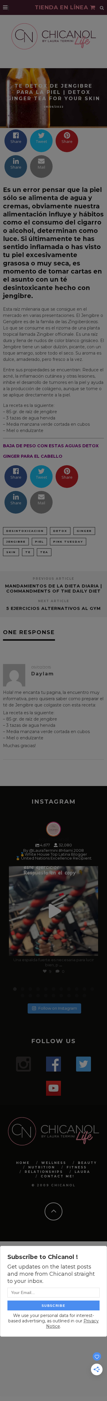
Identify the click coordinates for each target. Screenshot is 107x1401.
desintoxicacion (25, 530)
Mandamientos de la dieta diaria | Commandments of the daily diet (53, 588)
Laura (82, 1172)
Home (23, 1163)
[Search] (102, 7)
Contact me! (57, 1176)
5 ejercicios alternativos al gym (53, 608)
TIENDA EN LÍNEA (62, 7)
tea (44, 552)
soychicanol (53, 872)
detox (60, 530)
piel (39, 541)
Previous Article (53, 579)
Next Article (53, 601)
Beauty (87, 1163)
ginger (84, 530)
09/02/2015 (41, 667)
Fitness (77, 1167)
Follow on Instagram (57, 1008)
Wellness (53, 1163)
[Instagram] (90, 948)
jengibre (16, 541)
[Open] (53, 911)
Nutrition (41, 1167)
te (28, 552)
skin (11, 552)
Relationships (44, 1172)
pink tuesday (68, 541)
